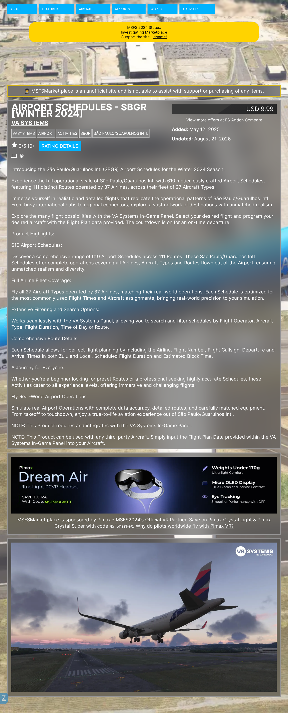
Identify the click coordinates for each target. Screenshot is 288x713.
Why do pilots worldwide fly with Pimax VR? (185, 526)
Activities (191, 9)
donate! (160, 37)
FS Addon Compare (243, 119)
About (15, 9)
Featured (50, 9)
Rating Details (60, 146)
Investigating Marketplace (144, 32)
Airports (122, 9)
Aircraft (86, 9)
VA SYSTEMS (29, 122)
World (156, 9)
